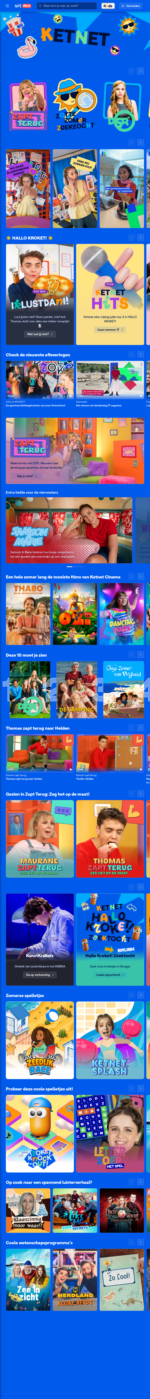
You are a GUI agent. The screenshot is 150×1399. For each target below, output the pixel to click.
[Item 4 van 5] (80, 566)
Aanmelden (133, 5)
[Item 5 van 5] (82, 566)
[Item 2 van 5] (74, 566)
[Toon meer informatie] (71, 364)
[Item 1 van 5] (69, 566)
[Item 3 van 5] (78, 566)
